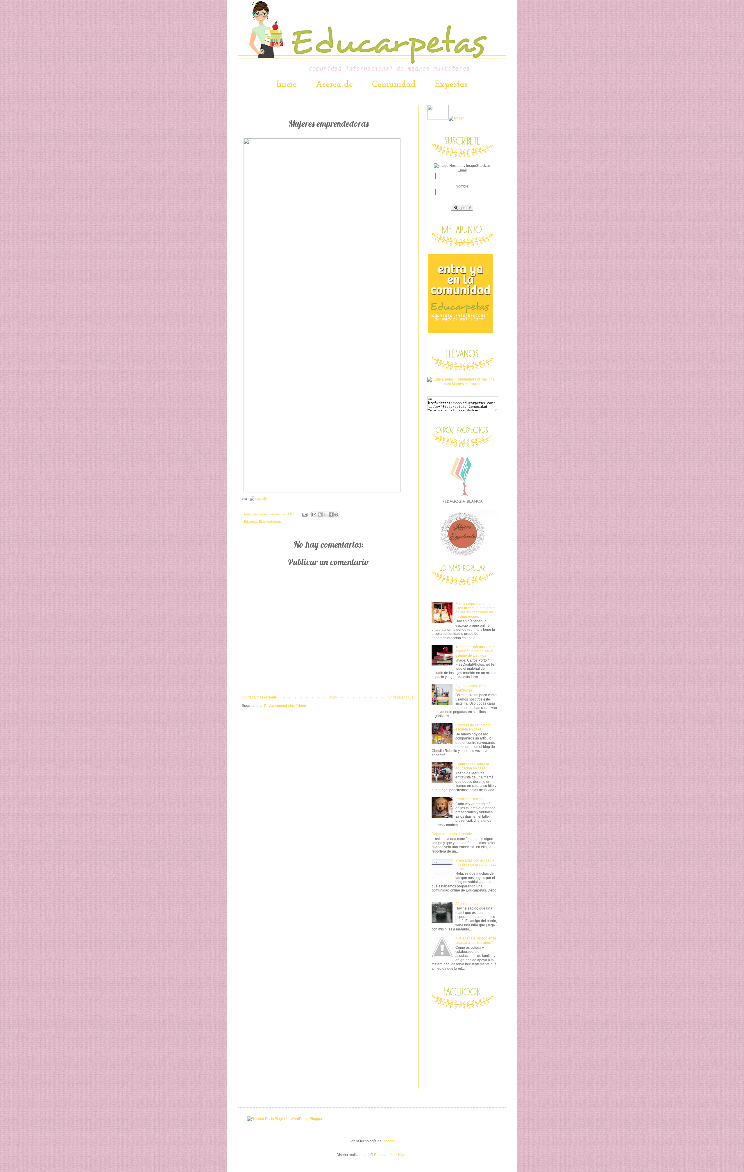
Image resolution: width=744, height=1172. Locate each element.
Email (462, 170)
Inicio (286, 84)
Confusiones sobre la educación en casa (472, 766)
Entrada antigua (401, 697)
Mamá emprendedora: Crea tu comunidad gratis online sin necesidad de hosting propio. (475, 610)
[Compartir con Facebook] (331, 514)
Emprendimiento (270, 521)
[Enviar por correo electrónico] (314, 514)
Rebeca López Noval (390, 1155)
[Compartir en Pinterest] (336, 514)
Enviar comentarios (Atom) (285, 706)
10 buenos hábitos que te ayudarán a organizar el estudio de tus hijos (475, 651)
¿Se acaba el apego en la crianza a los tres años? (475, 940)
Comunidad (394, 84)
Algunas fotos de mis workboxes (471, 688)
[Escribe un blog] (320, 514)
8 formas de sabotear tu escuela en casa (474, 727)
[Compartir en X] (325, 514)
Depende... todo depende (452, 834)
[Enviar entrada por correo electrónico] (304, 514)
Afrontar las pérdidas (471, 904)
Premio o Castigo (469, 799)
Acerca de (334, 84)
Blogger (388, 1141)
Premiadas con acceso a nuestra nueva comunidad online (476, 864)
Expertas (451, 84)
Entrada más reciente (260, 697)
